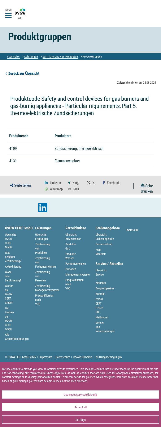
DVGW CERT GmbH (19, 227)
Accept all (81, 407)
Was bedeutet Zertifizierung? (13, 257)
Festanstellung (104, 244)
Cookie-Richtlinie (82, 357)
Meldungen (102, 317)
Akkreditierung (13, 266)
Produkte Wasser (70, 256)
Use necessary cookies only (80, 394)
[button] (53, 183)
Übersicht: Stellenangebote (105, 237)
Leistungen (31, 56)
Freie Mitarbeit (101, 252)
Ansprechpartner (105, 288)
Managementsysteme (77, 274)
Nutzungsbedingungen (109, 357)
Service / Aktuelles (109, 263)
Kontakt (100, 294)
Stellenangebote (108, 227)
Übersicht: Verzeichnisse (73, 237)
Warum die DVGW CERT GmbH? (9, 294)
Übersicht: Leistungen (41, 237)
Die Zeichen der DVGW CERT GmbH (9, 318)
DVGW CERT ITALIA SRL (99, 305)
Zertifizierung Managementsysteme (47, 288)
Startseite (13, 56)
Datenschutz (63, 357)
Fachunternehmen (75, 263)
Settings (80, 420)
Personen (70, 269)
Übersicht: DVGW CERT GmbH (10, 241)
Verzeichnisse (75, 227)
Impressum (132, 230)
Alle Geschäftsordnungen (17, 336)
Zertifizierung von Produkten (60, 56)
